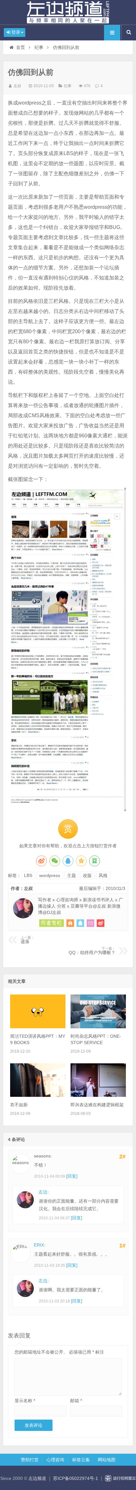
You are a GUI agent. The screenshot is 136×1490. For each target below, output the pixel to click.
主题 (71, 875)
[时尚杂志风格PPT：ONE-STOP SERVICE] (98, 1026)
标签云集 (81, 1459)
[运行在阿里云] (120, 1478)
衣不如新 (19, 1104)
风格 (103, 875)
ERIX (39, 1244)
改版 (87, 875)
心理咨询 (55, 1459)
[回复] (71, 1176)
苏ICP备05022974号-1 (75, 1478)
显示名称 (25, 1400)
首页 (20, 47)
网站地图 (106, 1459)
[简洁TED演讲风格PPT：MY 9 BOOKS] (37, 1026)
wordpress (49, 875)
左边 (43, 1191)
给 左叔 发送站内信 (90, 923)
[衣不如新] (37, 1095)
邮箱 (76, 1400)
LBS (28, 875)
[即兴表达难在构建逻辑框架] (98, 1095)
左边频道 (68, 12)
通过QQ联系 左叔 (80, 923)
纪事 (38, 47)
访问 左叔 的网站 (70, 923)
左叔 (17, 86)
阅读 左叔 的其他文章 (51, 923)
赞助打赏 (30, 1459)
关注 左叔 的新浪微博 (100, 923)
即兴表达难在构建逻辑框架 (97, 1104)
